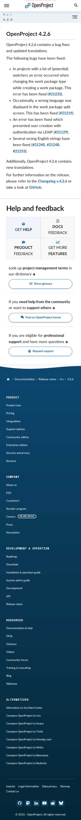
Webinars (11, 684)
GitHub (35, 187)
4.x (6, 14)
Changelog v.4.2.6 (52, 181)
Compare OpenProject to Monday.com (29, 739)
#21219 (66, 113)
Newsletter (13, 532)
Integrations (13, 421)
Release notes (47, 379)
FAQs (9, 636)
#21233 (55, 94)
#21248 (53, 145)
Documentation (25, 379)
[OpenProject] (8, 379)
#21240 (38, 145)
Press (9, 525)
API (8, 596)
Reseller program (16, 509)
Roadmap (11, 556)
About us (11, 485)
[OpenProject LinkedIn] (36, 803)
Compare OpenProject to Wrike (24, 747)
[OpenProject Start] (39, 5)
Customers (12, 501)
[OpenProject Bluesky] (61, 803)
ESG (8, 493)
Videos (10, 652)
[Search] (76, 5)
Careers (11, 516)
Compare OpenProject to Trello (24, 731)
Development (14, 588)
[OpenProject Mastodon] (28, 803)
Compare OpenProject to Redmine (26, 763)
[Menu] (6, 5)
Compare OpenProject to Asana (24, 723)
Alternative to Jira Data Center (24, 708)
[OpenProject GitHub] (20, 803)
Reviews (11, 461)
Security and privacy (18, 453)
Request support (43, 351)
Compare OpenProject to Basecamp (27, 755)
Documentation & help (19, 628)
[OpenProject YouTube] (45, 803)
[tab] (23, 227)
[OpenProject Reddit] (53, 803)
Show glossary (42, 283)
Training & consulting (18, 668)
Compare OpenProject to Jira (23, 716)
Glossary (11, 644)
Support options (15, 429)
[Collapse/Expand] (75, 17)
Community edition (17, 437)
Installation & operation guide (23, 572)
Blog (8, 676)
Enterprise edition (16, 445)
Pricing (10, 413)
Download (12, 564)
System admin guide (18, 580)
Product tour (13, 405)
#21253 (19, 151)
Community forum (17, 660)
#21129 (61, 132)
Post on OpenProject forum (43, 317)
